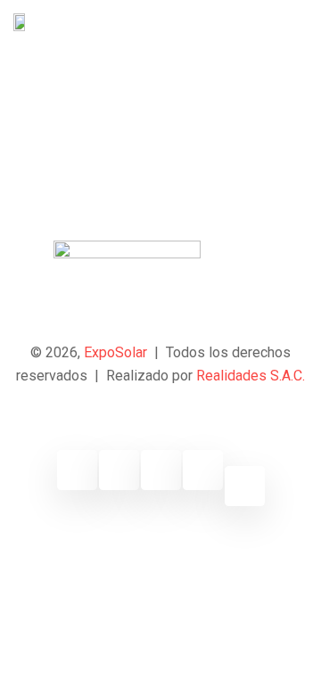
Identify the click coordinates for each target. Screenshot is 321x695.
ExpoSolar (115, 352)
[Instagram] (245, 486)
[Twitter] (119, 470)
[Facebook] (77, 470)
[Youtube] (203, 470)
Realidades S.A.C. (250, 375)
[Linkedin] (161, 470)
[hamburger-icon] (292, 22)
